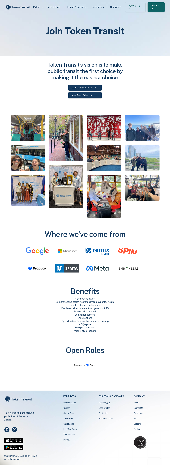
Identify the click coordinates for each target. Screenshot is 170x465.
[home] (18, 7)
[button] (38, 7)
